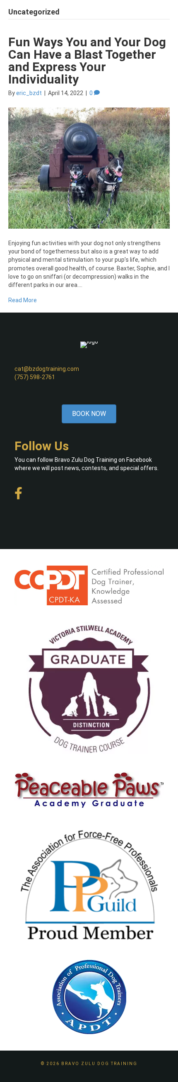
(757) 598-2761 (34, 377)
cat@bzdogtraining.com (46, 368)
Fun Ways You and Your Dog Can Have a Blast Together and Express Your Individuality (87, 60)
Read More (22, 300)
